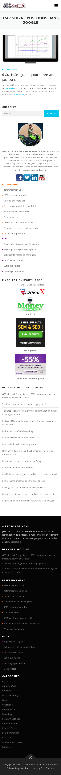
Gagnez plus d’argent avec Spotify (19, 249)
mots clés (10, 88)
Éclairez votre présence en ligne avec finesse (23, 480)
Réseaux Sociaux (10, 728)
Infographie (7, 704)
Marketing (7, 714)
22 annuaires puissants (14, 233)
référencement (17, 94)
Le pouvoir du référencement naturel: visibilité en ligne (28, 500)
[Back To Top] (30, 758)
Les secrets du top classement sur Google (22, 461)
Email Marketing (10, 695)
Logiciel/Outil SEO (10, 709)
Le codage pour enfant (14, 271)
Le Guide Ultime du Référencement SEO (21, 437)
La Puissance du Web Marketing (17, 431)
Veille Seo (6, 737)
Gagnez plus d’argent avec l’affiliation (21, 244)
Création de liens (11, 217)
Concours (6, 690)
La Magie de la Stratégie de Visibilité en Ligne (23, 487)
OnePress (25, 768)
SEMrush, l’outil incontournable (18, 222)
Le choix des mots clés (14, 200)
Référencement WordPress (16, 211)
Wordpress (7, 746)
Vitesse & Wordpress (12, 742)
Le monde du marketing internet (17, 467)
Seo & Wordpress (10, 732)
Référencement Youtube (15, 195)
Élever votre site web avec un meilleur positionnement (28, 494)
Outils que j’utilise (11, 265)
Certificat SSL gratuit (13, 260)
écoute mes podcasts (34, 170)
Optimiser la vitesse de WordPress (19, 254)
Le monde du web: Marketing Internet (20, 444)
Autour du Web (9, 686)
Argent (5, 681)
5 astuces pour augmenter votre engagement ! (24, 404)
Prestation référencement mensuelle (20, 228)
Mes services (10, 668)
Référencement (10, 69)
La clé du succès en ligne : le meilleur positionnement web (30, 474)
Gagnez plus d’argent (14, 641)
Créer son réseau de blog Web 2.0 (19, 206)
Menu (56, 5)
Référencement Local (13, 189)
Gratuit (5, 700)
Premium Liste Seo (11, 718)
